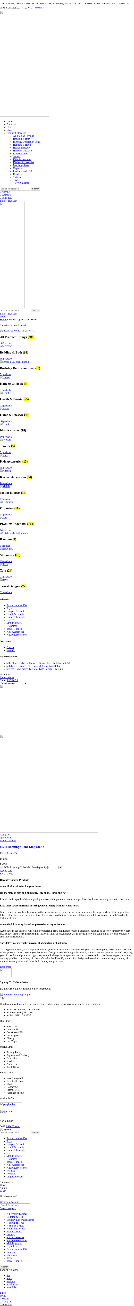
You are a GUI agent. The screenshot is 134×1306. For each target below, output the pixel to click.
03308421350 (122, 3)
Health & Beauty (22, 147)
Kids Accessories (22, 159)
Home (3, 319)
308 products (6, 343)
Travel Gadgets (21, 182)
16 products (6, 358)
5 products (5, 452)
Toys (15, 180)
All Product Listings (23, 135)
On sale (10, 647)
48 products (6, 421)
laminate (11, 1281)
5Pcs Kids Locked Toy (46, 669)
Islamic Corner (20, 153)
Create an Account (9, 1202)
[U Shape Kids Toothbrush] (22, 663)
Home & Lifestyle (22, 150)
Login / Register (15, 1176)
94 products (6, 483)
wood (9, 1278)
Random (17, 174)
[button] (6, 870)
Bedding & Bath (21, 138)
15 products (6, 467)
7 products (5, 374)
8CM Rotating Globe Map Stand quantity (25, 867)
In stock (11, 650)
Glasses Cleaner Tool (43, 666)
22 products (6, 592)
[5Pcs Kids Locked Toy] (20, 669)
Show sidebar (7, 677)
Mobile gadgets (21, 165)
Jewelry (17, 156)
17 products (6, 499)
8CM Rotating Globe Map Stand (22, 847)
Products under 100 (23, 171)
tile (8, 1275)
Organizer (18, 168)
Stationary (18, 177)
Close (3, 1185)
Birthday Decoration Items (26, 141)
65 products (6, 405)
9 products (5, 390)
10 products (6, 436)
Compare (11, 1173)
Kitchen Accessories (23, 162)
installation (12, 1284)
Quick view (6, 837)
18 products (6, 514)
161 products (6, 530)
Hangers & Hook (22, 144)
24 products (6, 576)
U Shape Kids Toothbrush (50, 663)
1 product (5, 545)
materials (11, 1287)
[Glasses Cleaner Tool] (19, 666)
